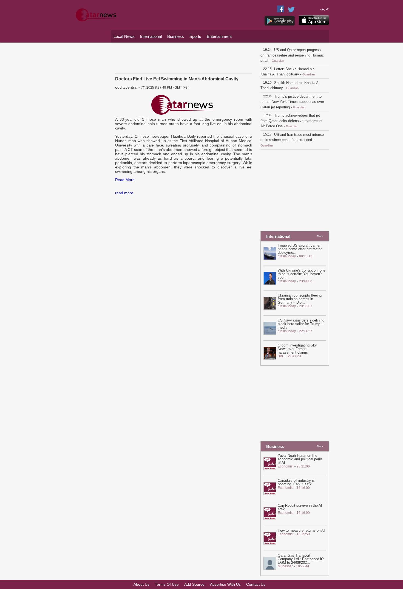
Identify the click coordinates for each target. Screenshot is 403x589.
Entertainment (219, 36)
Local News (124, 36)
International (151, 36)
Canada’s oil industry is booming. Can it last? (296, 482)
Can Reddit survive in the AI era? (300, 507)
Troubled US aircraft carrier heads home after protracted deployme (300, 249)
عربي (324, 8)
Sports (195, 36)
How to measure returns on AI (301, 530)
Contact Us (255, 584)
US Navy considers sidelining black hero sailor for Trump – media (301, 323)
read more (124, 193)
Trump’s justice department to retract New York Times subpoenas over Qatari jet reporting (292, 101)
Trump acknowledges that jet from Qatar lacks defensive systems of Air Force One (291, 120)
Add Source (194, 584)
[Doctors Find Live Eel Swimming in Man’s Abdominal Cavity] (183, 105)
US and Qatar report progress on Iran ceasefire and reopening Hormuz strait (292, 55)
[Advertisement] (90, 127)
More (320, 236)
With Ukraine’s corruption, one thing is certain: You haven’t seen (301, 274)
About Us (141, 584)
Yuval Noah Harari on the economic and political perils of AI (300, 459)
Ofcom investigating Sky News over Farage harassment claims (297, 348)
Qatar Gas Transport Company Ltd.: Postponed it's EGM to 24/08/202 (301, 559)
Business (175, 36)
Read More (125, 179)
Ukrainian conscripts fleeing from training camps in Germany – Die (300, 299)
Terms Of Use (167, 584)
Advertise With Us (225, 584)
